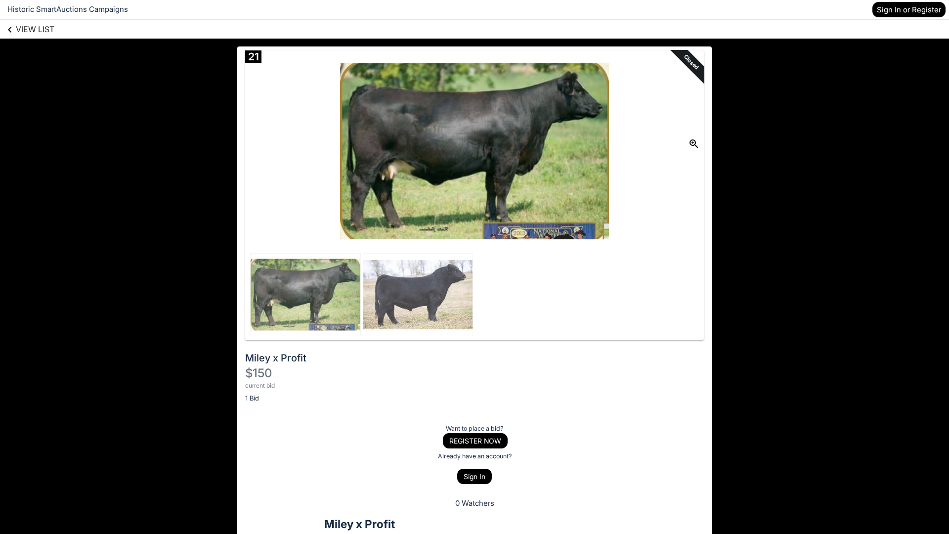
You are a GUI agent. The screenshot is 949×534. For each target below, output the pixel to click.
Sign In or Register (909, 9)
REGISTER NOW (475, 441)
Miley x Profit (275, 358)
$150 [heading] (258, 373)
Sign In (474, 476)
